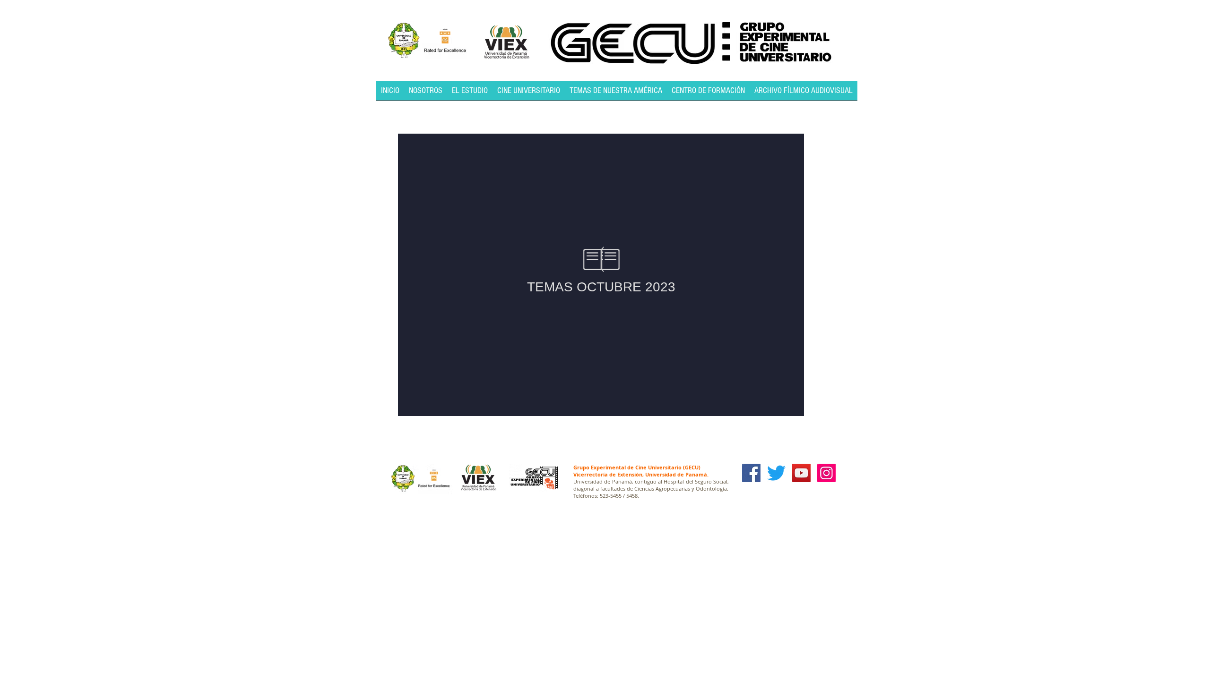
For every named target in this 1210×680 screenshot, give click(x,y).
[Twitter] (776, 473)
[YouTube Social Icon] (801, 473)
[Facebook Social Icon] (751, 473)
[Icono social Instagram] (826, 473)
